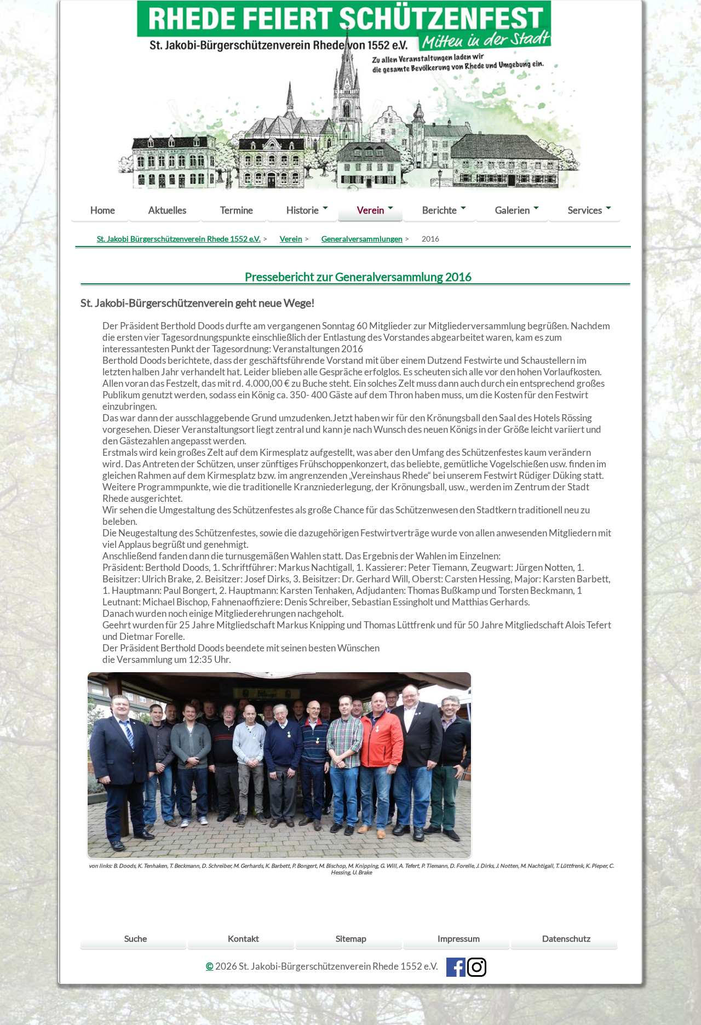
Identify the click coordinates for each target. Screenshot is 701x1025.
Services (585, 210)
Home (102, 210)
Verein (370, 210)
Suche (135, 938)
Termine (236, 210)
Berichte (439, 210)
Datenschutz (566, 938)
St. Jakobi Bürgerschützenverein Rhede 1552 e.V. (179, 238)
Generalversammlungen (362, 238)
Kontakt (243, 938)
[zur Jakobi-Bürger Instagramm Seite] (476, 966)
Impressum (459, 938)
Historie (302, 210)
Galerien (512, 210)
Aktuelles (167, 210)
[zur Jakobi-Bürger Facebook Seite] (456, 966)
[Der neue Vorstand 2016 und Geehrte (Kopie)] (279, 764)
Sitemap (351, 938)
